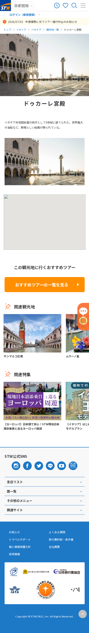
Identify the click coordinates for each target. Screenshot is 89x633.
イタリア (21, 29)
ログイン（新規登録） (23, 14)
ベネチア (36, 29)
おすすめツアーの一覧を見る (41, 285)
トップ (7, 29)
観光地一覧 (52, 29)
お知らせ (14, 532)
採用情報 (14, 554)
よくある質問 (57, 532)
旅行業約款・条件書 (61, 539)
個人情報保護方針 (20, 546)
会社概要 (54, 546)
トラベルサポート (20, 539)
